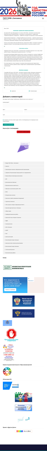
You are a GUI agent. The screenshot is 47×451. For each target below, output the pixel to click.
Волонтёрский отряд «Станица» (12, 240)
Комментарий (6, 102)
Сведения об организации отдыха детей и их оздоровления (18, 172)
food (6, 233)
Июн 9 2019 (6, 28)
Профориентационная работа (11, 214)
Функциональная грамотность (11, 185)
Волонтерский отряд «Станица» (12, 246)
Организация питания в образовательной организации (17, 169)
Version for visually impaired (23, 131)
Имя (4, 109)
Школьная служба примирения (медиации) (14, 198)
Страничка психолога (10, 201)
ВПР (6, 179)
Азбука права (8, 211)
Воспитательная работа (10, 252)
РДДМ (6, 220)
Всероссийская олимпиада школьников (13, 175)
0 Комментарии (33, 91)
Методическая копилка (10, 195)
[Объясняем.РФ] (23, 386)
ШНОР (6, 230)
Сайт (4, 114)
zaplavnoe (14, 91)
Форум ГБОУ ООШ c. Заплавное (11, 163)
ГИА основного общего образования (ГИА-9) (14, 204)
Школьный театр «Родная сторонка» (13, 217)
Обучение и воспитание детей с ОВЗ (13, 188)
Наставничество (8, 223)
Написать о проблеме (10, 289)
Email (25, 109)
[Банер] (23, 267)
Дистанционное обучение (10, 182)
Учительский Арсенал (10, 249)
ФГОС (6, 191)
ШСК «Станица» (8, 227)
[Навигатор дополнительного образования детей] (23, 371)
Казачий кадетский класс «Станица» (13, 207)
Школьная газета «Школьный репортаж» (14, 243)
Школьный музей (9, 236)
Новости (7, 166)
